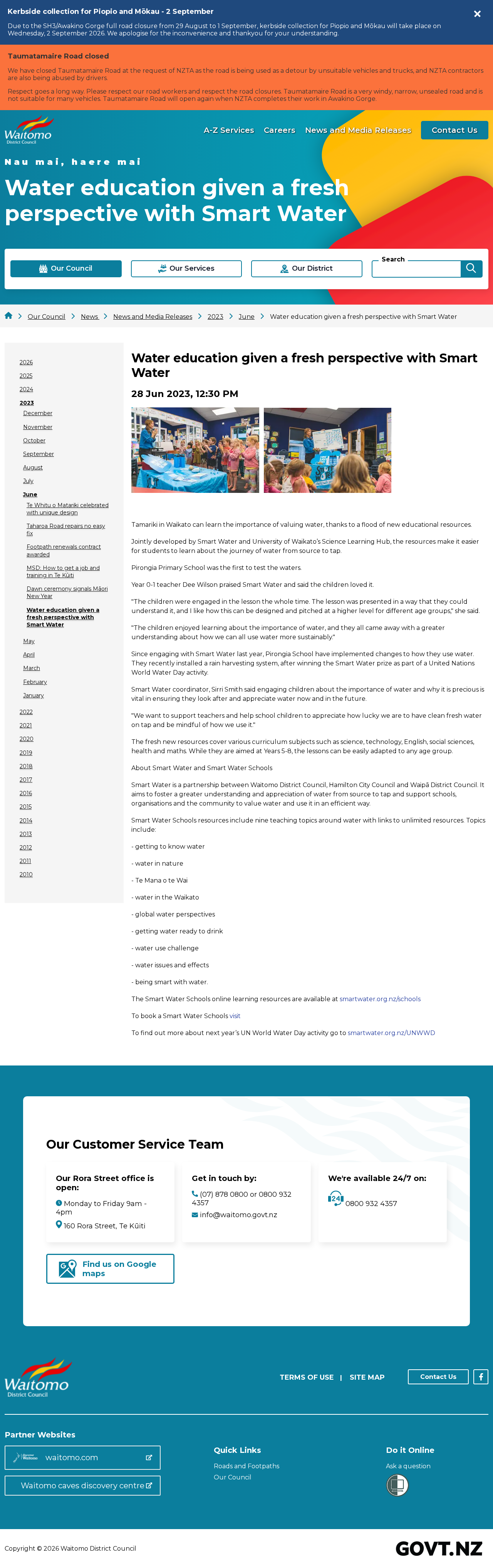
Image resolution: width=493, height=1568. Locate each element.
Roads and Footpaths (246, 1466)
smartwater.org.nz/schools (380, 999)
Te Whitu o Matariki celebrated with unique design (68, 509)
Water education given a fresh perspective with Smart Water (63, 617)
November (37, 427)
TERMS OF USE (307, 1377)
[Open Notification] (477, 14)
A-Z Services (229, 130)
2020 (27, 738)
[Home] (29, 141)
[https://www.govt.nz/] (439, 1556)
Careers (279, 130)
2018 (26, 766)
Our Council (233, 1477)
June (30, 494)
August (33, 467)
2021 (26, 725)
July (28, 480)
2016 (26, 793)
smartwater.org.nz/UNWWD (391, 1033)
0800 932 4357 (370, 1203)
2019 (26, 752)
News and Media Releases (358, 130)
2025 (26, 375)
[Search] (471, 269)
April (29, 654)
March (31, 668)
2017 (26, 779)
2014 (26, 820)
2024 (26, 389)
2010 (26, 874)
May (29, 641)
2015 (26, 806)
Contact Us (455, 130)
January (33, 695)
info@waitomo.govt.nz (238, 1215)
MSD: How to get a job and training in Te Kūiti (63, 572)
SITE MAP (367, 1377)
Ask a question (408, 1466)
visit (235, 1016)
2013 (26, 834)
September (38, 454)
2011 (25, 861)
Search (393, 259)
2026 (26, 362)
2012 (26, 847)
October (34, 440)
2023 (27, 402)
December (37, 413)
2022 (26, 712)
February (35, 681)
